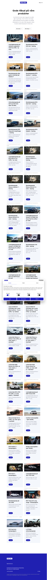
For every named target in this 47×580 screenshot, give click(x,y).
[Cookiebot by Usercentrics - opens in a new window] (39, 280)
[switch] (18, 295)
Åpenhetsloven (10, 563)
